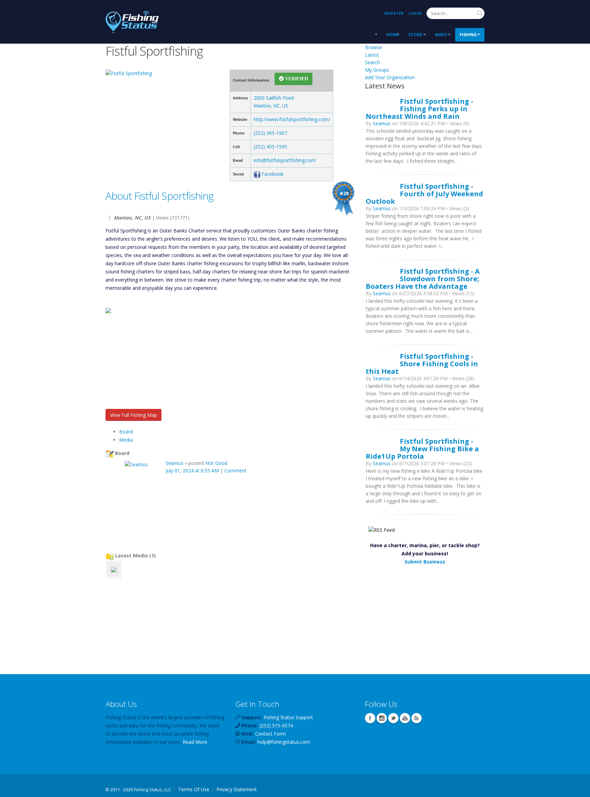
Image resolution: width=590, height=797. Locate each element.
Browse (373, 47)
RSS (416, 718)
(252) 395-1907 (270, 133)
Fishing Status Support (288, 717)
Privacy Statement (236, 789)
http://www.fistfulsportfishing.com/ (292, 119)
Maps (441, 35)
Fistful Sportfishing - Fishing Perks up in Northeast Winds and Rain (419, 108)
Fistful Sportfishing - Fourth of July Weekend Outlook (424, 193)
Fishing (468, 35)
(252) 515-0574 (276, 725)
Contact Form (270, 733)
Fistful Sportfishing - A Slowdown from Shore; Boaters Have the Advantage (423, 278)
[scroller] (578, 789)
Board (126, 431)
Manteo (262, 105)
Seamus (174, 463)
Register (394, 13)
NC (276, 105)
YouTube (405, 718)
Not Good (216, 463)
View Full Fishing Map (133, 415)
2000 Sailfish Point (274, 98)
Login (415, 13)
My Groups (377, 70)
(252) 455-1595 (270, 146)
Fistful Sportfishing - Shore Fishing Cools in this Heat (422, 363)
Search (479, 13)
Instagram (382, 718)
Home (392, 35)
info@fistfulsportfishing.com (285, 160)
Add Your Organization (390, 77)
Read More (195, 742)
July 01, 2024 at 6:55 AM (192, 470)
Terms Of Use (193, 789)
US (285, 105)
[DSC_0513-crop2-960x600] (113, 569)
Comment (235, 470)
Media (126, 440)
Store (415, 35)
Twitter (393, 718)
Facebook (272, 174)
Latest (372, 55)
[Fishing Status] (132, 21)
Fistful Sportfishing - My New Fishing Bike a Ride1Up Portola (422, 448)
